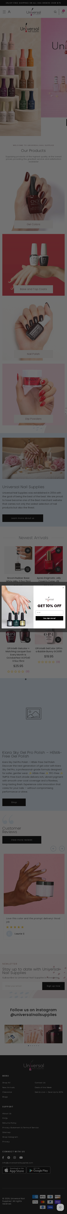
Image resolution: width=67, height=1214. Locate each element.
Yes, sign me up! (49, 618)
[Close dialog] (63, 587)
